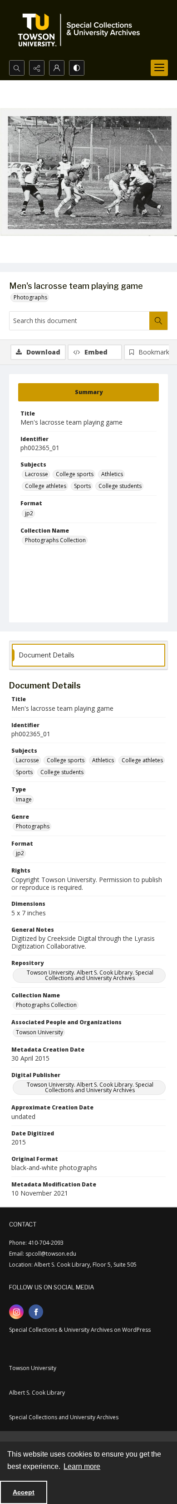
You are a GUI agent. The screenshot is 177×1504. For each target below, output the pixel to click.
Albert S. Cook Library (37, 1392)
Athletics (112, 474)
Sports (82, 486)
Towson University (39, 1032)
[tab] (88, 392)
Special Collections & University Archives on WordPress (80, 1330)
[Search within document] (158, 321)
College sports (74, 474)
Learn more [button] (82, 1466)
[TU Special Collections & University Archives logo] (81, 30)
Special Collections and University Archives (63, 1417)
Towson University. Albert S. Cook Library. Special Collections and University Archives (90, 975)
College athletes (45, 486)
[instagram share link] (16, 1311)
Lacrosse (36, 474)
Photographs (30, 297)
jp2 (29, 513)
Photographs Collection (55, 540)
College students (120, 486)
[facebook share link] (36, 1311)
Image (24, 799)
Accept (23, 1492)
